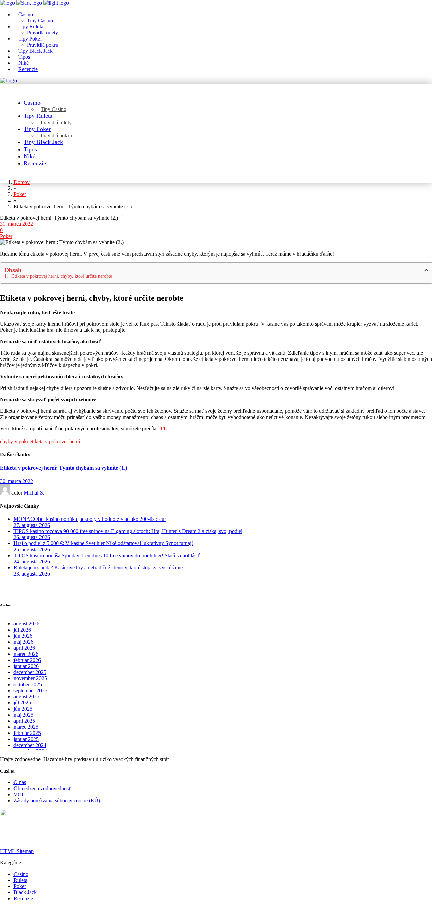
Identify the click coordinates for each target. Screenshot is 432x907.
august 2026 (26, 623)
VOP (19, 794)
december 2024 (30, 745)
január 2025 (26, 739)
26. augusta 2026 (32, 537)
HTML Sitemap (17, 851)
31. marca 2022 (16, 224)
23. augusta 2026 (32, 574)
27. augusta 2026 (32, 525)
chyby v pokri (15, 441)
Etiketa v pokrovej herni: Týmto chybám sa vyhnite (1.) (63, 468)
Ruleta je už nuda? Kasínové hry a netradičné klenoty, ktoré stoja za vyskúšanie (98, 567)
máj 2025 (23, 715)
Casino (21, 874)
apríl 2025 (24, 721)
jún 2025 (23, 709)
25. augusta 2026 (32, 549)
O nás (20, 782)
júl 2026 (22, 630)
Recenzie (23, 898)
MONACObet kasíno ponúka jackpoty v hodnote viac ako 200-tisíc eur (90, 519)
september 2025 (30, 690)
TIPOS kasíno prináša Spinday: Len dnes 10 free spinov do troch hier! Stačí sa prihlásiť (107, 555)
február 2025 (27, 733)
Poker (6, 236)
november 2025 (30, 678)
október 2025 (28, 684)
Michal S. (34, 493)
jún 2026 (23, 636)
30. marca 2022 (16, 481)
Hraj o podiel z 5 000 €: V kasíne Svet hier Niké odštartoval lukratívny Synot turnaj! (103, 543)
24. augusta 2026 (32, 561)
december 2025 (30, 672)
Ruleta (20, 880)
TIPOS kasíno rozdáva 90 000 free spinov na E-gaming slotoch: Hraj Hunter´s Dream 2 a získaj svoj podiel (128, 531)
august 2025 (26, 696)
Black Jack (25, 892)
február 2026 (27, 660)
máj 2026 (23, 642)
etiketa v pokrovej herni (55, 441)
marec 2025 (26, 727)
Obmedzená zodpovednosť (42, 788)
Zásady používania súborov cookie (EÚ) (57, 800)
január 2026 (26, 666)
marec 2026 (26, 654)
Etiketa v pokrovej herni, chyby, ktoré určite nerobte (61, 276)
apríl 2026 (24, 648)
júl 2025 (22, 702)
